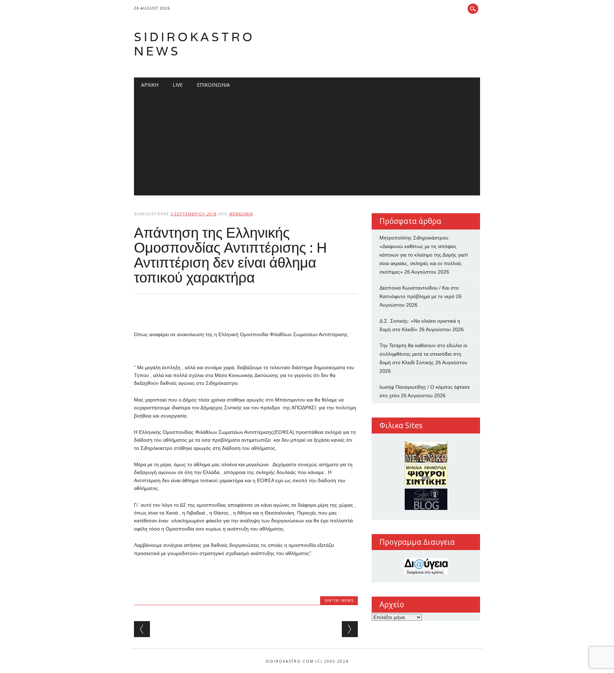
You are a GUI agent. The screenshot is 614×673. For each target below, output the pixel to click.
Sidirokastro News (194, 44)
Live (178, 84)
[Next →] (350, 629)
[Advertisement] (307, 145)
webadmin (241, 213)
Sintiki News (339, 600)
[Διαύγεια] (425, 566)
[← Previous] (142, 629)
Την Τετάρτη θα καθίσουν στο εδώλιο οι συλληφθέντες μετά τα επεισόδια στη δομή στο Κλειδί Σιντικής (423, 354)
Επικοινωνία (213, 84)
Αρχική (149, 84)
